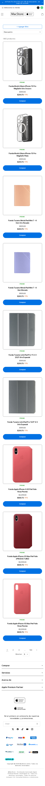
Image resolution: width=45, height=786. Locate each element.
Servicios (6, 661)
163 (30, 638)
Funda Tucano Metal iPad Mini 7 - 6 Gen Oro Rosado (22, 218)
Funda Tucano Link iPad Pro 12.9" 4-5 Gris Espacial (22, 415)
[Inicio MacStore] (21, 14)
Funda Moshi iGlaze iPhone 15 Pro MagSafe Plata (22, 152)
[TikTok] (22, 717)
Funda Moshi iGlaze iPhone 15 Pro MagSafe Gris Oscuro (22, 86)
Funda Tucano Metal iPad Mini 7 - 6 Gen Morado (22, 283)
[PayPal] (9, 725)
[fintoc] (33, 740)
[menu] (2, 14)
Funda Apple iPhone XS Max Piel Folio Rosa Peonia (22, 613)
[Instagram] (31, 717)
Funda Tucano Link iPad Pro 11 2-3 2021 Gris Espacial (22, 349)
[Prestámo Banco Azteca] (21, 740)
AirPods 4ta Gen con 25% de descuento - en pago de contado (22, 2)
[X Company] (12, 717)
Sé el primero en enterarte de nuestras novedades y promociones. (21, 705)
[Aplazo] (9, 747)
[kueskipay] (33, 732)
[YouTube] (27, 717)
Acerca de (6, 668)
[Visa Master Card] (21, 725)
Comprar (6, 654)
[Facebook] (17, 717)
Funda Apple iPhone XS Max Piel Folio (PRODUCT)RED (22, 547)
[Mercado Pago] (9, 733)
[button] (3, 2)
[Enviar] (35, 712)
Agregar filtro (23, 27)
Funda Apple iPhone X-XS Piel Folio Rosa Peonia (22, 481)
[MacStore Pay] (21, 733)
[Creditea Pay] (9, 740)
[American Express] (33, 725)
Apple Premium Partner (12, 675)
